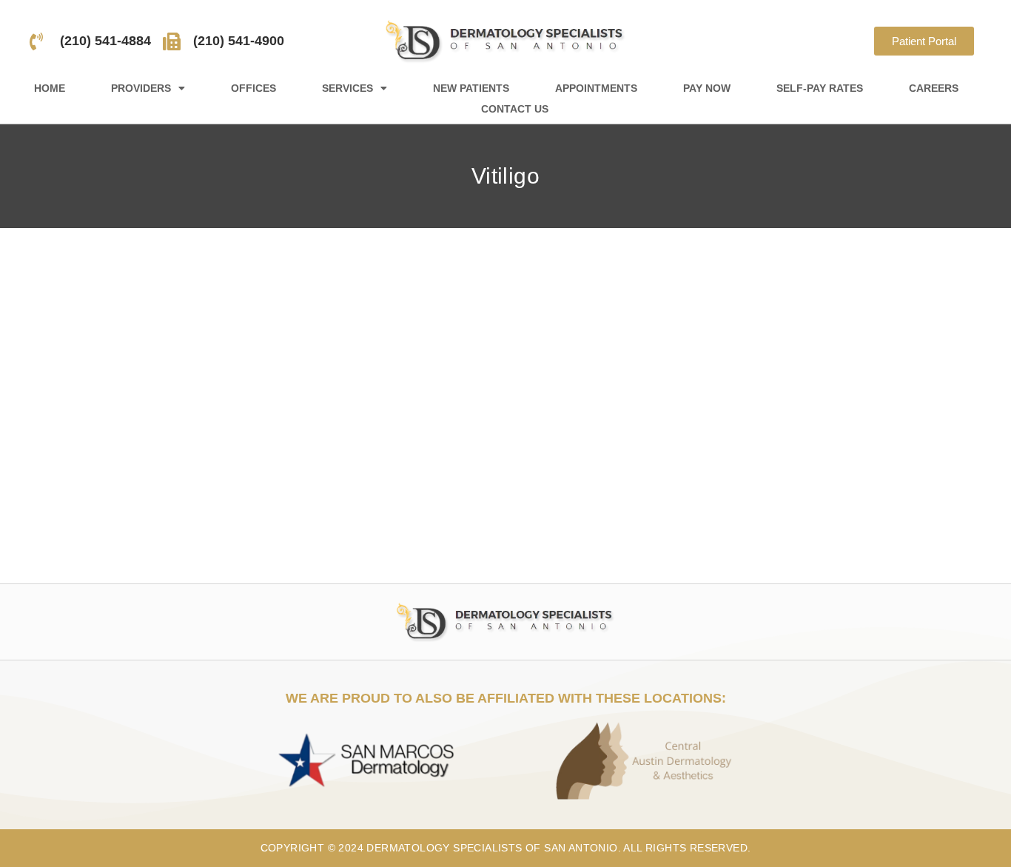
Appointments (596, 88)
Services (347, 88)
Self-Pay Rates (819, 88)
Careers (933, 88)
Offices (253, 88)
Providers (141, 88)
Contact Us (514, 109)
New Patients (471, 88)
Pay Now (706, 88)
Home (49, 88)
